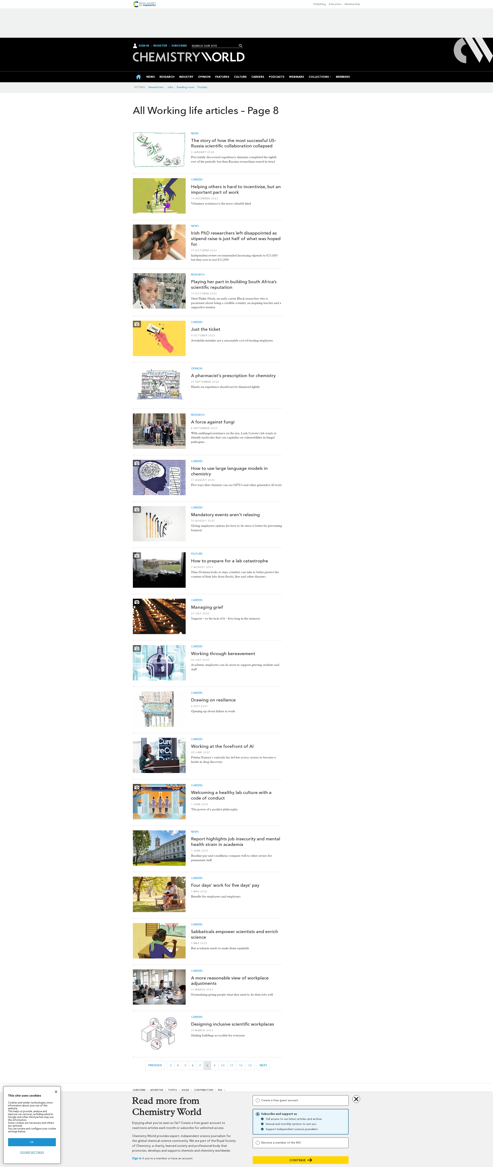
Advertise (156, 1090)
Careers (197, 179)
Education (335, 4)
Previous (156, 1065)
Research (198, 274)
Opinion (196, 368)
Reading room (185, 87)
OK (32, 1142)
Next (265, 1065)
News (195, 133)
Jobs (170, 87)
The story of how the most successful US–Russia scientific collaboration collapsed (233, 143)
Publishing (319, 4)
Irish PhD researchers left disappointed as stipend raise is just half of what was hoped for (236, 238)
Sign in (137, 1158)
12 (242, 1065)
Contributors (203, 1090)
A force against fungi (213, 422)
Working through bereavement (223, 653)
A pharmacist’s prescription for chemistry (233, 375)
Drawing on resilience (213, 700)
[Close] (56, 1092)
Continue (297, 1160)
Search (240, 45)
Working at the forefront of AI (222, 746)
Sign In (144, 45)
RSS (220, 1090)
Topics (172, 1090)
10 (224, 1065)
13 (251, 1065)
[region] (32, 1125)
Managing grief (207, 607)
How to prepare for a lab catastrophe (229, 560)
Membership (352, 4)
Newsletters (156, 87)
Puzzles (202, 87)
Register (160, 45)
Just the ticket (205, 329)
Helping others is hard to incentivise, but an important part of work (236, 189)
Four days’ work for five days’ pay (225, 885)
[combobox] (216, 46)
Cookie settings (32, 1152)
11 (233, 1065)
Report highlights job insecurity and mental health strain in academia (235, 841)
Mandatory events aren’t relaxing (225, 514)
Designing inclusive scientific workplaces (232, 1024)
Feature (197, 553)
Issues (185, 1090)
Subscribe (179, 45)
